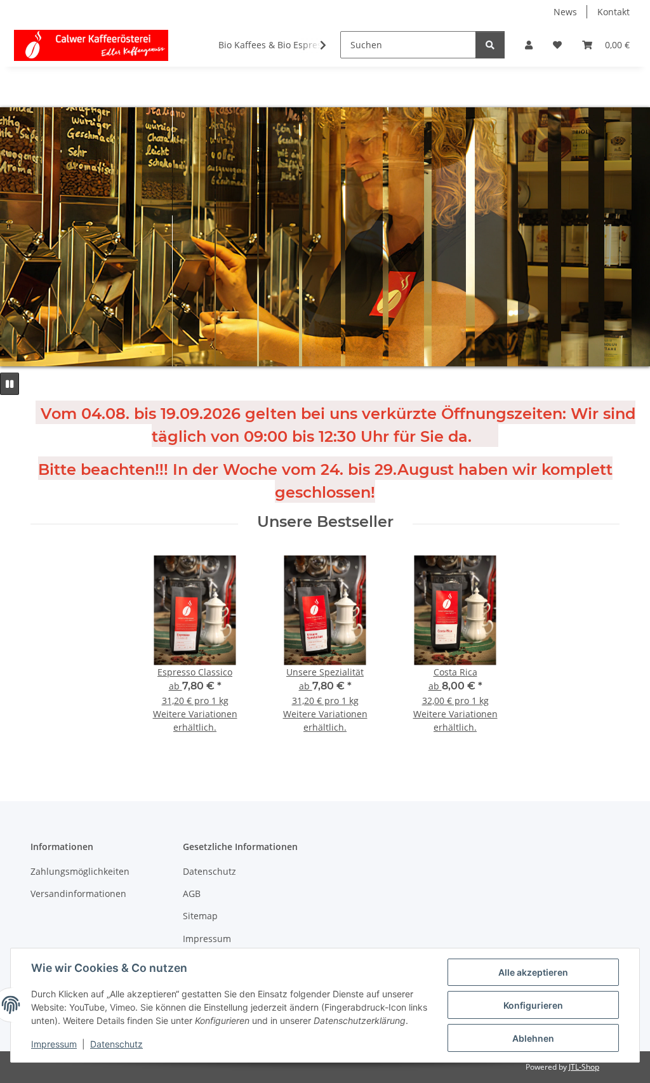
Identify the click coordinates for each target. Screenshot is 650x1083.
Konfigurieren (533, 1005)
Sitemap (200, 916)
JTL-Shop (584, 1066)
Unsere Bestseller (325, 522)
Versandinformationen (78, 893)
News (565, 12)
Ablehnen (533, 1038)
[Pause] (9, 384)
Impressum (54, 1044)
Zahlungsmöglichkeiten (79, 871)
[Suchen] (490, 44)
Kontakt (613, 12)
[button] (529, 45)
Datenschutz (116, 1044)
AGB (192, 893)
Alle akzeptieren (533, 972)
